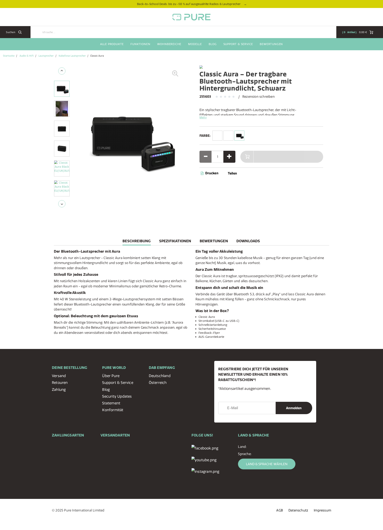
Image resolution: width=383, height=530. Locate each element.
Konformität (112, 410)
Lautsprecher (46, 55)
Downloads (248, 241)
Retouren (60, 382)
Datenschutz (298, 510)
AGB (279, 510)
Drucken (211, 173)
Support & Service (238, 44)
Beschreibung (136, 241)
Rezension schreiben (258, 97)
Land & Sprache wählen (266, 464)
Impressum (322, 510)
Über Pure (110, 375)
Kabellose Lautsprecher (72, 55)
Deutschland (160, 375)
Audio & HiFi (27, 55)
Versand (59, 375)
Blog (212, 44)
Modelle (195, 44)
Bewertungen (271, 44)
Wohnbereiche (169, 44)
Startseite (9, 55)
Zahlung (59, 389)
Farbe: (204, 136)
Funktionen (140, 44)
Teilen (232, 173)
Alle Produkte (112, 44)
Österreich (158, 382)
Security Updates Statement (117, 399)
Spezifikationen (175, 241)
